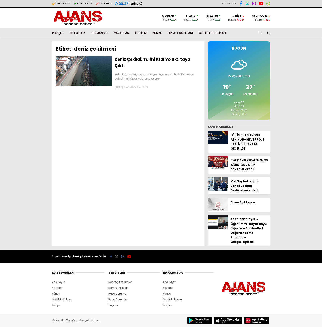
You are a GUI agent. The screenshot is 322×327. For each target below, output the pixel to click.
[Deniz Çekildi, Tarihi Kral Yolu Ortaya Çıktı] (84, 85)
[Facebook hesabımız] (241, 4)
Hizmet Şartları (180, 33)
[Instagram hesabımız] (254, 4)
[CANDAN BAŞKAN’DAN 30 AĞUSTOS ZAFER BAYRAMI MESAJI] (218, 169)
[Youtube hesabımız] (261, 4)
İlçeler (79, 33)
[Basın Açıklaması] (218, 210)
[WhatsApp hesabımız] (268, 4)
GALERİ (63, 3)
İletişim (141, 33)
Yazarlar (121, 33)
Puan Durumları (118, 299)
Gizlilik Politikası (212, 33)
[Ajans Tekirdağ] (78, 26)
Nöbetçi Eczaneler (120, 282)
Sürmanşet (99, 33)
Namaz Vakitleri (118, 288)
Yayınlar (113, 305)
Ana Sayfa (58, 282)
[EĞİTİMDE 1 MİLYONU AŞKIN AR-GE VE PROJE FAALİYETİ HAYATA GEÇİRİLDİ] (218, 143)
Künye (157, 33)
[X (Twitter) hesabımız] (247, 4)
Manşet (58, 33)
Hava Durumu (117, 293)
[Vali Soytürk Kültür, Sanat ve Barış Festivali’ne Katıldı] (218, 189)
